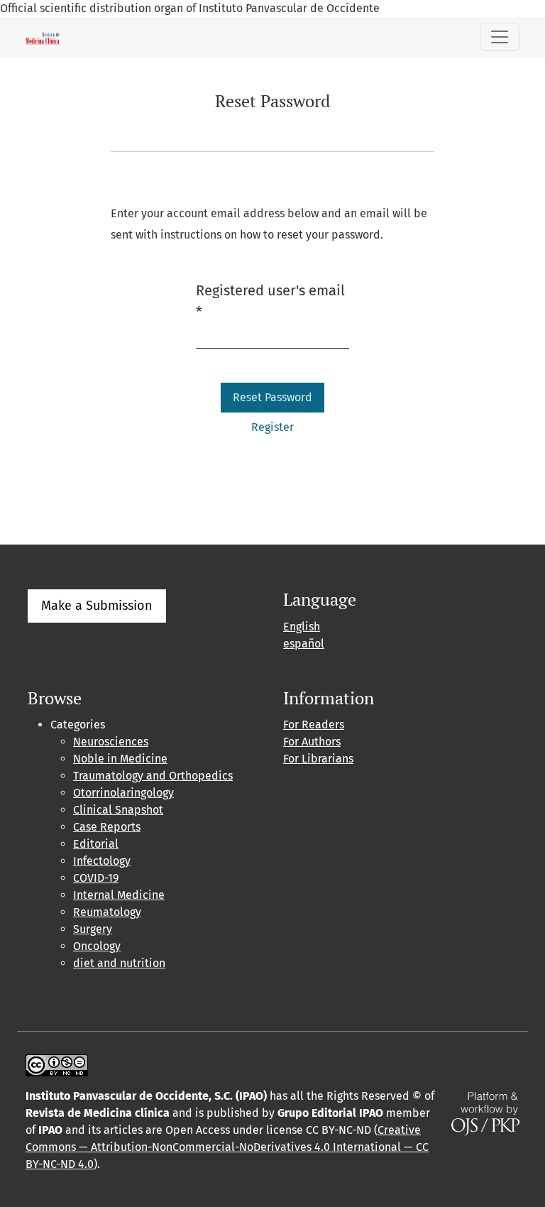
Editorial (96, 844)
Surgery (92, 929)
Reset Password (272, 397)
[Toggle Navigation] (499, 37)
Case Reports (107, 827)
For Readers (313, 724)
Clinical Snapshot (118, 809)
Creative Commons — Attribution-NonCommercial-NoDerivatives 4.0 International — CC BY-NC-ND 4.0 (227, 1147)
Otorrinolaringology (123, 792)
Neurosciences (110, 741)
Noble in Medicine (120, 758)
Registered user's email (270, 301)
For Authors (312, 741)
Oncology (97, 946)
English (301, 626)
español (303, 643)
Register (272, 427)
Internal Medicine (119, 895)
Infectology (102, 861)
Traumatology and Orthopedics (153, 775)
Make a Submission (97, 605)
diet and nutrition (119, 963)
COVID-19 (96, 878)
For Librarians (318, 758)
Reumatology (107, 912)
